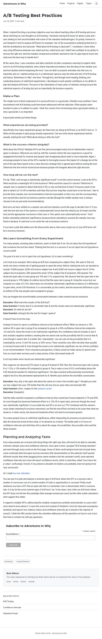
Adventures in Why (14, 3)
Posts (62, 3)
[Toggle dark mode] (96, 3)
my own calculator (21, 473)
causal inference (23, 561)
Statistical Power (10, 613)
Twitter (15, 581)
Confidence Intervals (12, 607)
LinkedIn (31, 581)
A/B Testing (8, 601)
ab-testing (8, 561)
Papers (80, 3)
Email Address (13, 534)
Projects (71, 3)
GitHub (23, 581)
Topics (89, 3)
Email (9, 581)
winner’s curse (44, 388)
